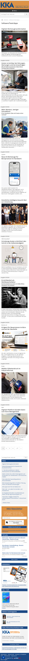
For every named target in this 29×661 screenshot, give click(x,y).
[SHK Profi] (4, 617)
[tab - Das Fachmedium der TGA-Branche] (4, 622)
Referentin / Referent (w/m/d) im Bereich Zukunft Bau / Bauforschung (13, 538)
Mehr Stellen (14, 559)
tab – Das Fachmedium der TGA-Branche (13, 622)
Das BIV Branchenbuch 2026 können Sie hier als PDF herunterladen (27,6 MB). (14, 648)
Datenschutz (7, 656)
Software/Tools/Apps (14, 20)
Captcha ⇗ (20, 524)
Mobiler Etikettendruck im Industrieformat (10, 369)
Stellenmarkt (11, 654)
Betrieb (6, 20)
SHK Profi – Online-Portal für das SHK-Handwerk (13, 617)
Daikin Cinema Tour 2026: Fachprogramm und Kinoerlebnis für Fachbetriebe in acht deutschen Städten (14, 475)
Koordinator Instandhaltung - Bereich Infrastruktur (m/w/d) (12, 546)
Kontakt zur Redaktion (20, 654)
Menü (15, 11)
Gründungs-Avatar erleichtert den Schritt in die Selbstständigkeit (13, 242)
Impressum (14, 656)
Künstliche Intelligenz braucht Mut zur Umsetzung (14, 201)
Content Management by (7, 658)
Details (4, 608)
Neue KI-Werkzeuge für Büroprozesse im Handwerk (11, 158)
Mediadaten (4, 654)
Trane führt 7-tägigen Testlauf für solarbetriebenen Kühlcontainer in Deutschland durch (14, 498)
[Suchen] (26, 14)
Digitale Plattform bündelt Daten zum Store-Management (13, 411)
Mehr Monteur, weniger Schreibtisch (10, 110)
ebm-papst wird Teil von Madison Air (11, 486)
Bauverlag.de (4, 659)
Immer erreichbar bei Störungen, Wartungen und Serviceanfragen (13, 64)
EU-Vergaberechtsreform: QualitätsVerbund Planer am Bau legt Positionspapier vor (13, 493)
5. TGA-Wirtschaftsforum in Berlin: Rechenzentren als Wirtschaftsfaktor (11, 470)
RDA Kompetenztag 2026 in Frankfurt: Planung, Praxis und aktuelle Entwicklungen (14, 483)
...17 (17, 448)
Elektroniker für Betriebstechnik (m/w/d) (13, 553)
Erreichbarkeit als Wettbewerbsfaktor (8, 281)
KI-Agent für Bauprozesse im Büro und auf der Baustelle (13, 328)
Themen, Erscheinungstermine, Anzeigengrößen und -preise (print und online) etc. (14, 585)
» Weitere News (6, 502)
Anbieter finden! (15, 644)
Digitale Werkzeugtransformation (13, 29)
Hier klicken (16, 522)
